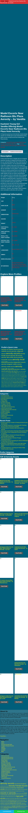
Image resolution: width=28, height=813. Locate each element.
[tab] (5, 151)
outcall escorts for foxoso (8, 382)
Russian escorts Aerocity (7, 415)
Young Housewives (5, 418)
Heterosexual (15, 213)
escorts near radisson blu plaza (9, 375)
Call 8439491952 (7, 811)
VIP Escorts (4, 416)
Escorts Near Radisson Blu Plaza (9, 144)
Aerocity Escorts (10, 142)
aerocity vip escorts (12, 371)
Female (14, 209)
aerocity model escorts (10, 145)
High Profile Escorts (6, 405)
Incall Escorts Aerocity (6, 408)
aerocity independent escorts (16, 362)
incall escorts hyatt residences (11, 378)
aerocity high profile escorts (9, 357)
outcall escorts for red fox (9, 386)
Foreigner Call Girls (6, 404)
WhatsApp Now (21, 811)
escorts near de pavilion (22, 371)
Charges (3, 748)
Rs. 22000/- (15, 236)
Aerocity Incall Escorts (5, 787)
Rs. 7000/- (14, 227)
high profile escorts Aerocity (9, 798)
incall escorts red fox (6, 381)
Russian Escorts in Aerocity (10, 807)
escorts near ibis (8, 374)
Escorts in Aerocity (5, 402)
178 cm (14, 222)
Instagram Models (5, 411)
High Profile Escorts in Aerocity (20, 798)
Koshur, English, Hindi (17, 249)
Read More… (3, 736)
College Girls (4, 401)
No (12, 218)
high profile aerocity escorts (11, 796)
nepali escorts (9, 806)
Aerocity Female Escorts (7, 398)
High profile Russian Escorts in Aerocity (14, 800)
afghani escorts (20, 789)
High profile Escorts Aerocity (8, 406)
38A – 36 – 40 (15, 244)
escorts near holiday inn (13, 372)
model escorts (13, 804)
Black (13, 204)
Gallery (3, 747)
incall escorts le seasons (13, 379)
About (2, 743)
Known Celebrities (5, 412)
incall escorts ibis (19, 378)
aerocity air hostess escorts (9, 349)
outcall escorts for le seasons (12, 385)
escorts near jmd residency (15, 374)
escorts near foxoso (4, 372)
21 (12, 200)
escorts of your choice (19, 793)
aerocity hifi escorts (16, 355)
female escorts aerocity (9, 794)
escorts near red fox (18, 375)
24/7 (13, 258)
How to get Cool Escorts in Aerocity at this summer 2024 (14, 430)
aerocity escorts (13, 353)
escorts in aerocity (8, 793)
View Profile (5, 305)
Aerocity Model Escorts (20, 142)
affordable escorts (15, 789)
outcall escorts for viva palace (18, 386)
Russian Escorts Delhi (6, 744)
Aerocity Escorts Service (7, 397)
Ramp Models (4, 413)
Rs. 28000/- (15, 240)
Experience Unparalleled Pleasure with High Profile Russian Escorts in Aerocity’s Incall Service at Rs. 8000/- (13, 445)
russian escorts (16, 806)
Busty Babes (4, 399)
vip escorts (5, 809)
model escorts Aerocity (20, 804)
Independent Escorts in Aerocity (8, 409)
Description (5, 151)
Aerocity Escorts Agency (20, 783)
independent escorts (15, 803)
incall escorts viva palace (15, 381)
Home (2, 1)
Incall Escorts (13, 801)
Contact (3, 750)
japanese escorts (8, 804)
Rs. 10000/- (15, 231)
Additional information (16, 151)
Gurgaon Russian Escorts (7, 745)
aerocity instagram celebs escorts (11, 364)
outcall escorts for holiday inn (19, 382)
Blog (2, 751)
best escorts (25, 789)
